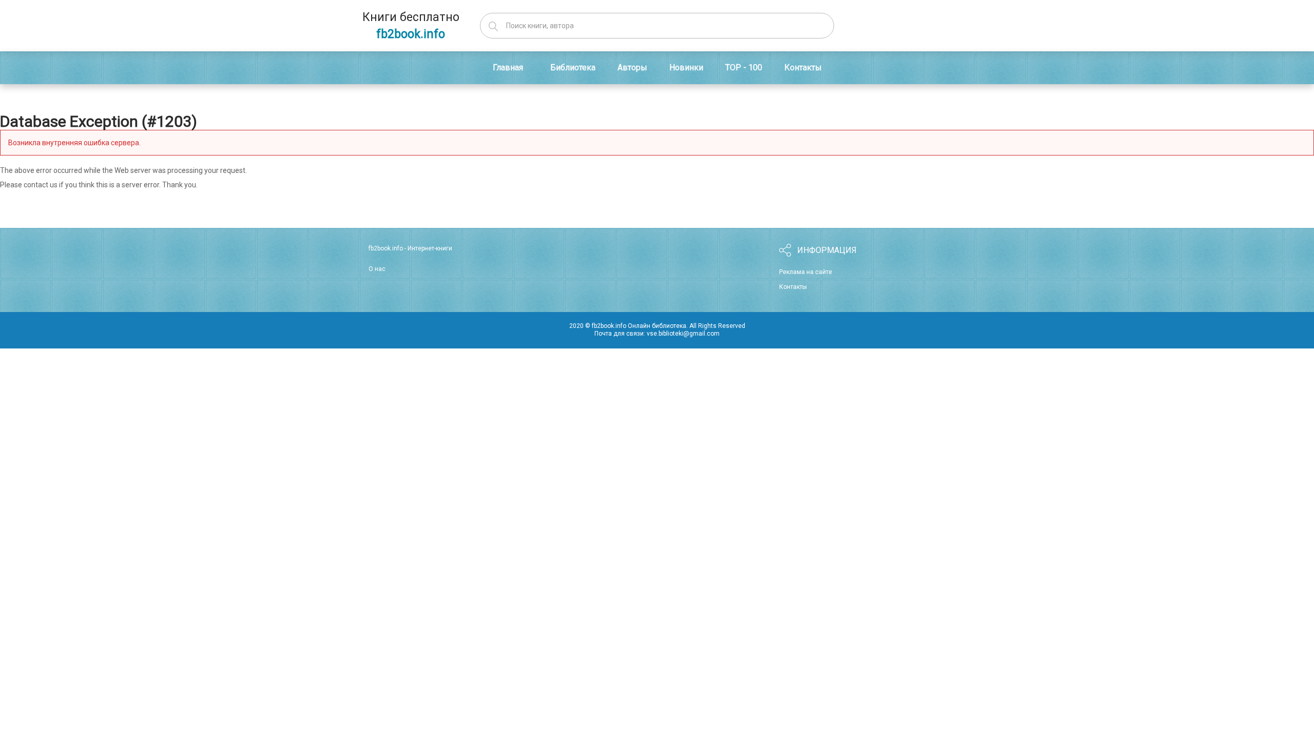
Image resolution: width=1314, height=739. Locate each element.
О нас (377, 269)
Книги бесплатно (410, 25)
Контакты (793, 286)
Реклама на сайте (805, 272)
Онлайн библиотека (657, 325)
